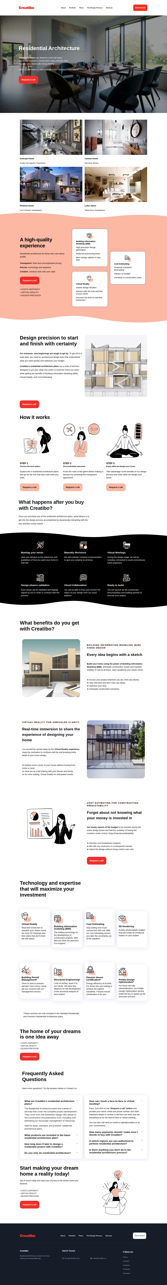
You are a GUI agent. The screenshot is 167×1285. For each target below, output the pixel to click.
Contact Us (71, 1088)
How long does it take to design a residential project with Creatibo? (43, 1145)
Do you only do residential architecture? (47, 1153)
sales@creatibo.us (129, 1122)
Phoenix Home (27, 206)
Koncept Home (27, 158)
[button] (51, 1102)
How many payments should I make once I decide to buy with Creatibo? (113, 1133)
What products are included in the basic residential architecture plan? (47, 1136)
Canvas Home (91, 158)
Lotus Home (90, 206)
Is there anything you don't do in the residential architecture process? (110, 1151)
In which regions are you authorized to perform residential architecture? (111, 1142)
